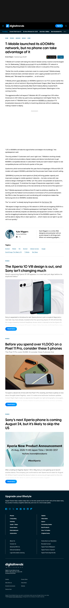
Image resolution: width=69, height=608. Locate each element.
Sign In (59, 26)
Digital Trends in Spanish (48, 549)
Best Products (45, 527)
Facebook (6, 509)
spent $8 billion (21, 81)
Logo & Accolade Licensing (17, 552)
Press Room (24, 582)
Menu (3, 25)
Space (43, 522)
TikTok (20, 509)
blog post (15, 183)
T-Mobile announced (26, 64)
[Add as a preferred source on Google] (51, 57)
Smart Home (13, 527)
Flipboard (31, 509)
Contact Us (13, 544)
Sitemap (23, 585)
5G (19, 248)
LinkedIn (28, 509)
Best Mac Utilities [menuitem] (44, 32)
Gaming (12, 522)
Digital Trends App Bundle (48, 552)
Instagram (10, 509)
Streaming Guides (46, 524)
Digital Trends (12, 28)
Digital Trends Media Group (15, 596)
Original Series (45, 533)
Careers (7, 579)
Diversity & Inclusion (10, 585)
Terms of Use (8, 589)
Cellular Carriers (34, 248)
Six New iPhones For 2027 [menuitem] (30, 32)
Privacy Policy (24, 579)
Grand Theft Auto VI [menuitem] (15, 32)
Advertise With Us (15, 547)
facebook (17, 237)
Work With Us (8, 582)
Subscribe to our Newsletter (49, 541)
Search (66, 25)
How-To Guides (45, 530)
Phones (12, 516)
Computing (13, 519)
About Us (12, 541)
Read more (11, 329)
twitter (20, 237)
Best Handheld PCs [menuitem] (56, 32)
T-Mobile (26, 252)
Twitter (13, 509)
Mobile (14, 248)
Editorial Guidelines (15, 549)
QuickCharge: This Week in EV (13, 252)
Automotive (13, 533)
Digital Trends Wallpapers (48, 547)
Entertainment (14, 530)
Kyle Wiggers (10, 57)
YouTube (17, 509)
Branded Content (46, 544)
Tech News (35, 252)
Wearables (44, 519)
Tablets (43, 516)
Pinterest (24, 509)
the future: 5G (47, 202)
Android (7, 248)
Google (43, 248)
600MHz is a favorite (45, 100)
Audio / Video (14, 524)
